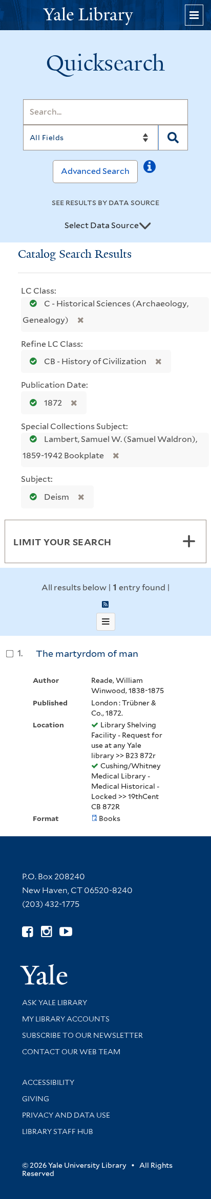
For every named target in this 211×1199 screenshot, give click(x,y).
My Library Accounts (66, 1019)
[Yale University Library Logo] (105, 15)
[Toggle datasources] (145, 226)
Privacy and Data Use (66, 1115)
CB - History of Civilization (95, 361)
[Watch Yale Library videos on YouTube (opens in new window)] (65, 931)
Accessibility (48, 1082)
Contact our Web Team (71, 1052)
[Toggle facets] (189, 541)
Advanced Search (95, 171)
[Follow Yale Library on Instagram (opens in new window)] (46, 931)
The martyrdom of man (87, 653)
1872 (53, 403)
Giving (35, 1099)
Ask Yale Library (54, 1002)
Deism (57, 497)
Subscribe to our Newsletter (82, 1035)
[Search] (173, 137)
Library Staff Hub (57, 1131)
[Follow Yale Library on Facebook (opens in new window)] (27, 931)
